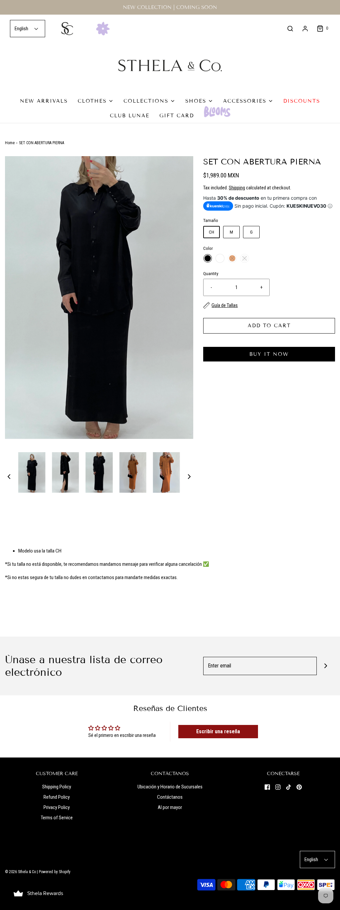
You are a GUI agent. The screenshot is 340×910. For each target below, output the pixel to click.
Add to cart (269, 326)
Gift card (176, 116)
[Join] (326, 666)
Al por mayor (170, 807)
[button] (9, 476)
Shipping (237, 188)
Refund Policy (56, 797)
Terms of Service (57, 818)
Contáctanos (170, 797)
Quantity (210, 273)
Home (10, 143)
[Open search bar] (290, 28)
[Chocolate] (232, 258)
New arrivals (44, 101)
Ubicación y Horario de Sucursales (170, 787)
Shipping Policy (56, 787)
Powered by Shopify (54, 871)
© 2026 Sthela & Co (20, 871)
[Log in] (305, 28)
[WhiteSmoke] (244, 258)
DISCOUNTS (301, 101)
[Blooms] (217, 111)
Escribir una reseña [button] (218, 731)
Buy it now (269, 354)
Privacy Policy (56, 807)
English (22, 29)
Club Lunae (129, 116)
